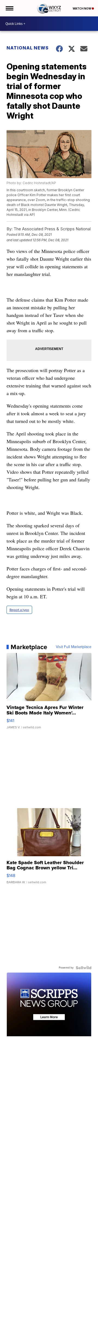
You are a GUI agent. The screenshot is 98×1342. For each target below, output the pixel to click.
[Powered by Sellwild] (83, 968)
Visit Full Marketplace (73, 647)
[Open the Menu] (9, 8)
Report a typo (19, 609)
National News (28, 48)
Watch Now (82, 8)
